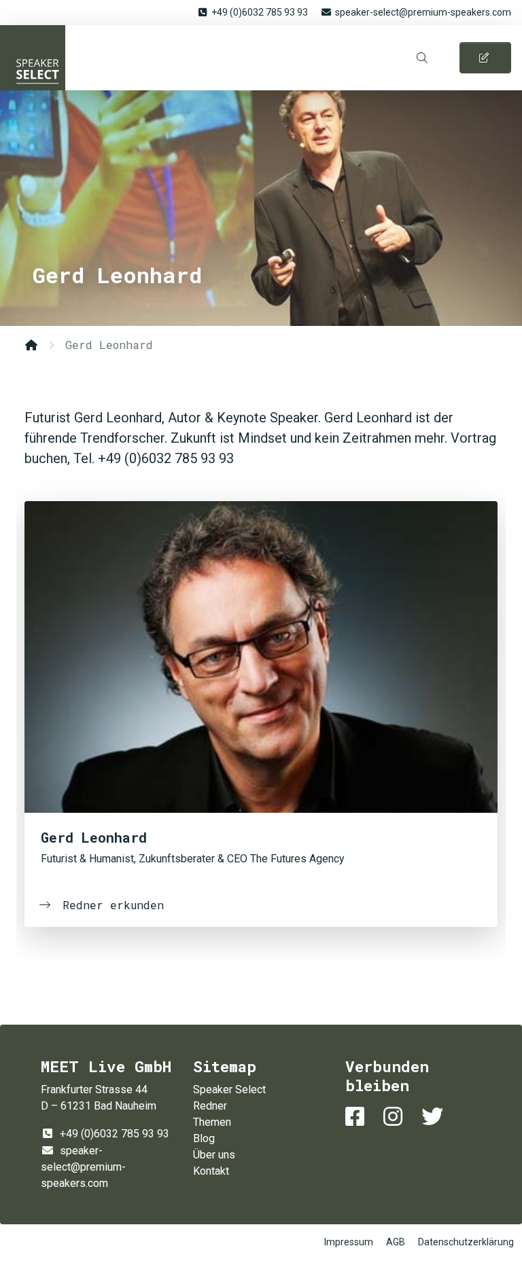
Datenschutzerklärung (466, 1242)
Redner (210, 1105)
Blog (204, 1138)
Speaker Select (32, 57)
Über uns (214, 1154)
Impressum (348, 1242)
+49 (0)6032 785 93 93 (259, 12)
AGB (395, 1242)
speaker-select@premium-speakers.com (423, 12)
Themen (212, 1122)
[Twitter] (435, 1116)
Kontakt (211, 1171)
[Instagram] (395, 1116)
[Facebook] (357, 1116)
